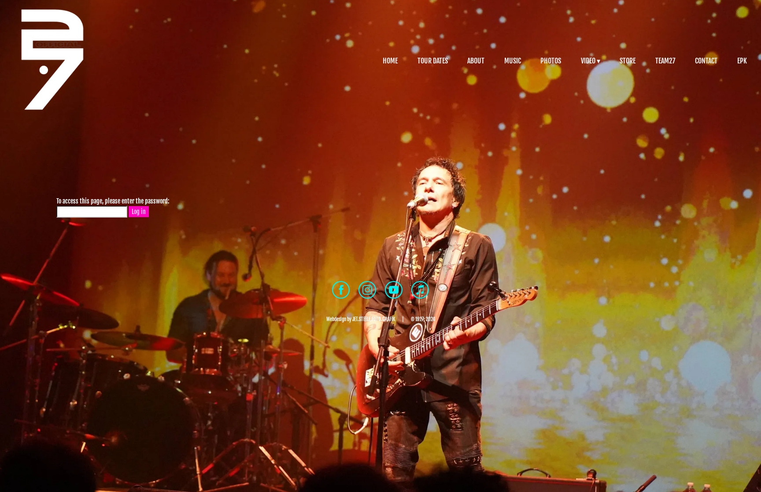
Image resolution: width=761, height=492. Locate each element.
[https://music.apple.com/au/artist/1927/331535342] (420, 291)
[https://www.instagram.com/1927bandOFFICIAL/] (367, 291)
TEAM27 (665, 60)
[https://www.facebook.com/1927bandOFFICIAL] (341, 291)
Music (512, 60)
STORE (627, 60)
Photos (550, 60)
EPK (742, 60)
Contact (706, 60)
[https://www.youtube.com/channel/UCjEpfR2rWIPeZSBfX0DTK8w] (394, 291)
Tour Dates (432, 60)
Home (390, 60)
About (475, 60)
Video (588, 60)
